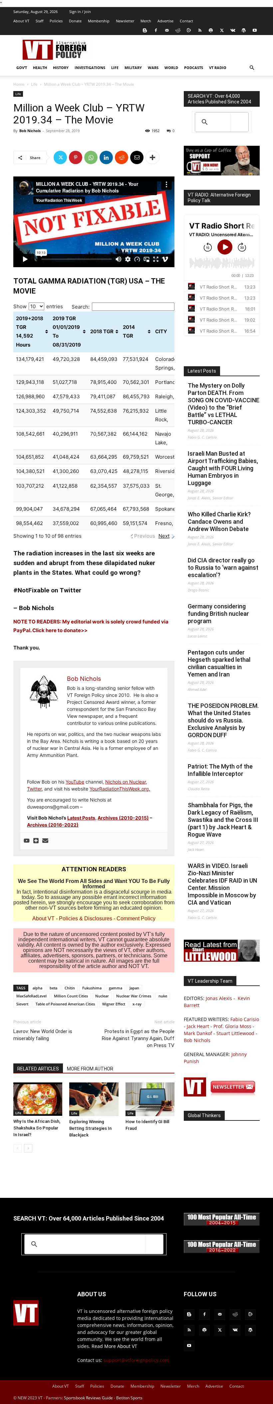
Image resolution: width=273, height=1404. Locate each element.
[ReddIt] (121, 157)
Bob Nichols (30, 130)
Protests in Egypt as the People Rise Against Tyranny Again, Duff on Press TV (138, 1038)
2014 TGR (129, 331)
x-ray (137, 1003)
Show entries (38, 306)
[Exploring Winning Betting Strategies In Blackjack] (93, 1099)
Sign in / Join (80, 11)
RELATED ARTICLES (38, 1068)
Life (115, 67)
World (171, 67)
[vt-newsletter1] (222, 1094)
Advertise (165, 20)
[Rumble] (189, 30)
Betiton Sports (129, 1398)
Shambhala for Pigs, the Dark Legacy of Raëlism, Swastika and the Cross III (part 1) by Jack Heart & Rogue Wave (223, 820)
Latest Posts (202, 371)
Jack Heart (198, 1026)
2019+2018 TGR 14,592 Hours (29, 331)
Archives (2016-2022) (53, 825)
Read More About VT (114, 1346)
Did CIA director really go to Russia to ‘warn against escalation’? (223, 567)
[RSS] (200, 30)
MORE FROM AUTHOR (90, 1068)
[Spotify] (211, 30)
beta (53, 987)
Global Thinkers (204, 1115)
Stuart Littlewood (235, 1033)
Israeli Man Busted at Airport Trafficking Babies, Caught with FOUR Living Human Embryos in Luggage (223, 468)
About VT (21, 20)
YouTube (75, 782)
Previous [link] (144, 536)
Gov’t (21, 67)
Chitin (70, 987)
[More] (152, 157)
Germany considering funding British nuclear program (218, 613)
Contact (186, 20)
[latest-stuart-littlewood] (222, 960)
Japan (134, 987)
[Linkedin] (106, 157)
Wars (153, 67)
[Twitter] (222, 30)
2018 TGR (102, 331)
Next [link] (163, 536)
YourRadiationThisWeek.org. (120, 789)
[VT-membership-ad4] (222, 173)
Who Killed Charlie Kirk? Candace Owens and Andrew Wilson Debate (219, 521)
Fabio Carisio (244, 1019)
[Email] (136, 157)
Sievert (22, 1003)
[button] (252, 68)
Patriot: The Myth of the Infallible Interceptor (220, 770)
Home (19, 84)
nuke (162, 995)
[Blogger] (145, 30)
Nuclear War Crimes (133, 995)
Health (40, 67)
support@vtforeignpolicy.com (136, 1360)
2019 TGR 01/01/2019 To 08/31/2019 (67, 331)
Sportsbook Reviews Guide (88, 1398)
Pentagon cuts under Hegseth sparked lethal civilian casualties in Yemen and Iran (219, 663)
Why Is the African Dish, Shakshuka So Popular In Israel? (36, 1128)
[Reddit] (178, 30)
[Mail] (167, 30)
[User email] (45, 841)
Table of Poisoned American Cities (65, 1003)
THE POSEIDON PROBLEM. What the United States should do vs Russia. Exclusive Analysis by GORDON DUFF (223, 720)
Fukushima (92, 987)
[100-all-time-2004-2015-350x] (222, 1224)
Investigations (90, 67)
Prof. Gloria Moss (232, 1026)
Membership (99, 20)
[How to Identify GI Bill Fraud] (150, 1099)
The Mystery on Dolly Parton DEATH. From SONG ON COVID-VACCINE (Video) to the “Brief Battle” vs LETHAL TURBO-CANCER (223, 404)
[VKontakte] (233, 30)
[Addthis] (36, 841)
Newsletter (125, 20)
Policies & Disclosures (85, 918)
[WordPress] (244, 30)
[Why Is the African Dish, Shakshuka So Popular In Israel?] (37, 1099)
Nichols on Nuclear (125, 782)
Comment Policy (136, 918)
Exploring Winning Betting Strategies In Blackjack (90, 1128)
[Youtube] (255, 30)
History (61, 67)
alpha (37, 987)
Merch (145, 20)
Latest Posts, (82, 818)
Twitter (34, 789)
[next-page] (28, 1148)
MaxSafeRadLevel (31, 995)
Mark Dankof (198, 1033)
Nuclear (102, 995)
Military (133, 67)
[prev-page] (17, 1148)
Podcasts (193, 67)
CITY (161, 331)
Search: (81, 307)
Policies (56, 20)
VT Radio (217, 67)
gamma (115, 987)
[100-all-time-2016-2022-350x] (222, 1251)
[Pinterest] (75, 157)
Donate (75, 20)
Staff (39, 20)
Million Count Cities (71, 995)
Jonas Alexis (219, 998)
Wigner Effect (113, 1003)
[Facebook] (156, 30)
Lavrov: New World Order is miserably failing (42, 1034)
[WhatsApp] (91, 157)
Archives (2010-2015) (123, 818)
